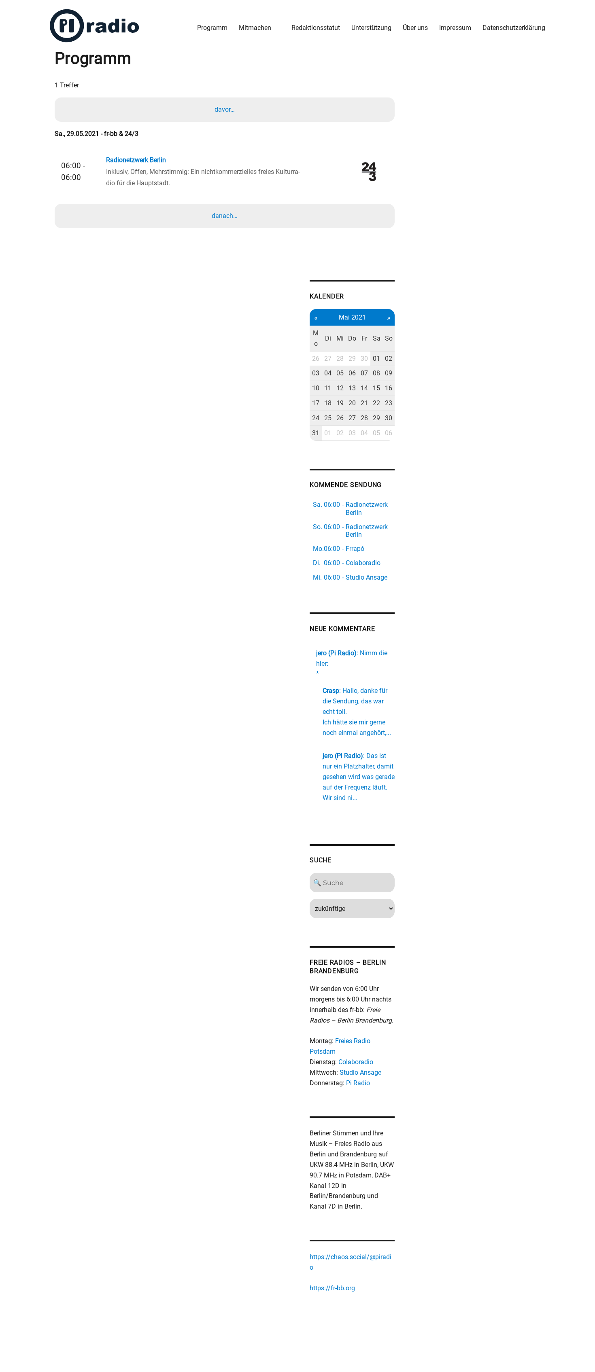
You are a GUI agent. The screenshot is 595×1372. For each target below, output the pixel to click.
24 (315, 418)
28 (340, 358)
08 (376, 373)
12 (340, 388)
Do (352, 338)
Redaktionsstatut (315, 28)
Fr (364, 338)
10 (315, 388)
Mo (316, 338)
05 (340, 373)
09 (388, 373)
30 (364, 358)
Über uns (415, 28)
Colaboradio (355, 1062)
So (389, 338)
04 (328, 373)
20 (352, 403)
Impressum (455, 28)
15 (376, 388)
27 (328, 358)
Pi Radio (358, 1083)
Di (328, 338)
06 (352, 373)
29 (352, 358)
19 (340, 403)
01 (376, 358)
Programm (212, 28)
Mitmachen (255, 28)
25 (328, 418)
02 (388, 358)
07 (364, 373)
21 (364, 403)
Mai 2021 (352, 317)
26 (315, 358)
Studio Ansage (360, 1072)
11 (328, 388)
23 (388, 403)
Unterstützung (371, 28)
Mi (340, 338)
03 (315, 373)
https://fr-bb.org (332, 1288)
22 (376, 403)
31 (315, 433)
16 (388, 388)
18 (328, 403)
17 (315, 403)
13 (352, 388)
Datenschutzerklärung (513, 28)
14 (364, 388)
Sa (376, 338)
